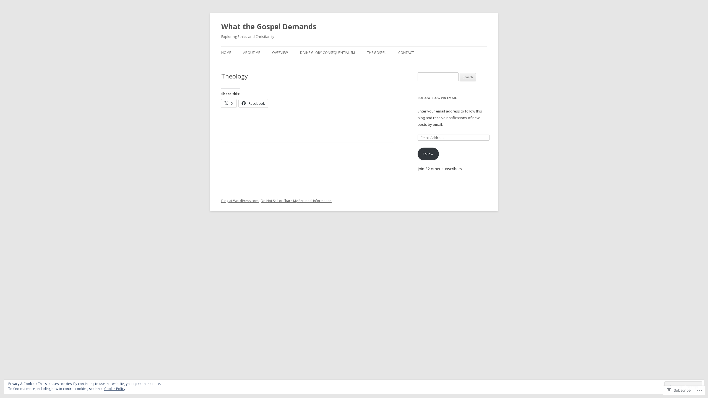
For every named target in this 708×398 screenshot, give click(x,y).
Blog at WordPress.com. (240, 200)
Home (226, 52)
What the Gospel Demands (268, 27)
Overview (280, 52)
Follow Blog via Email (437, 98)
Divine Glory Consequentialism (327, 52)
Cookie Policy (114, 388)
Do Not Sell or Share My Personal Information (296, 200)
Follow (428, 153)
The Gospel (376, 52)
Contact (406, 52)
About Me (251, 52)
